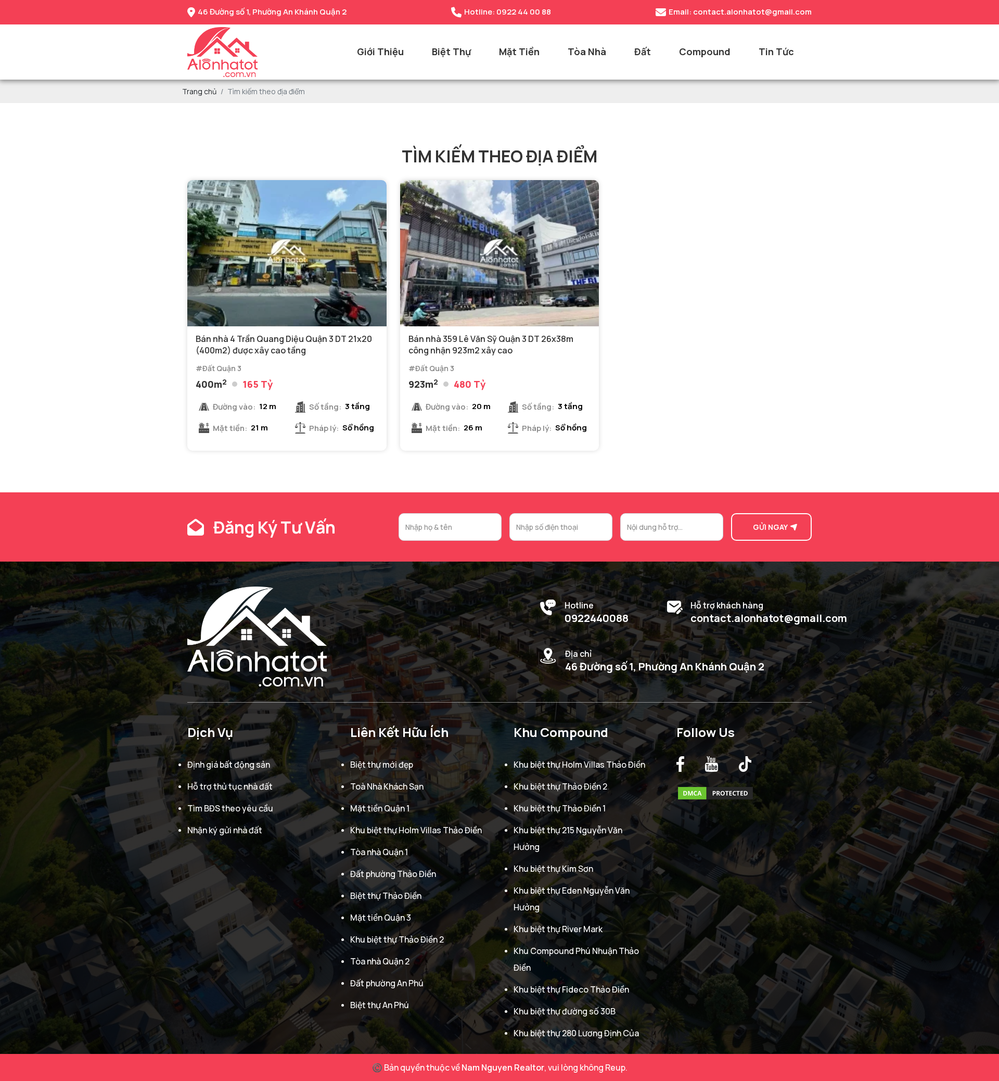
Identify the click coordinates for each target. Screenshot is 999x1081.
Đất (642, 51)
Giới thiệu (380, 51)
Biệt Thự (451, 51)
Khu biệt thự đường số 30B (565, 1011)
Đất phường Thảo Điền (393, 874)
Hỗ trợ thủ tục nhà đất (230, 786)
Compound (705, 51)
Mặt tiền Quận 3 (380, 917)
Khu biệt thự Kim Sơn (553, 868)
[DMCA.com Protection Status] (715, 791)
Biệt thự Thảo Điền (385, 895)
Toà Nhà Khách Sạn (387, 786)
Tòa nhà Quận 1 (379, 852)
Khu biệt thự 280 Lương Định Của (576, 1033)
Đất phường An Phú (387, 983)
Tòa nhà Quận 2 (379, 961)
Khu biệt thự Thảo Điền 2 (397, 939)
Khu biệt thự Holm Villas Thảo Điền (416, 830)
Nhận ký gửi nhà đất (224, 830)
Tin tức (776, 51)
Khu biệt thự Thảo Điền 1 (560, 808)
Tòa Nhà (587, 51)
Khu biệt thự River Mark (558, 929)
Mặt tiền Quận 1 (379, 808)
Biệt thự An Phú (379, 1005)
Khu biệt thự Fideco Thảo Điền (571, 989)
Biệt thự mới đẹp (381, 764)
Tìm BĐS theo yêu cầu (230, 808)
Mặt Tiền (519, 51)
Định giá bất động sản (228, 764)
